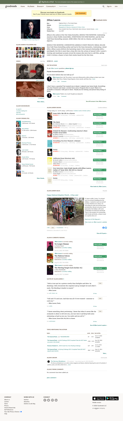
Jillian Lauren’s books (54, 107)
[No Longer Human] (50, 250)
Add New (42, 61)
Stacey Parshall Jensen (27, 164)
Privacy (6, 405)
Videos (18, 61)
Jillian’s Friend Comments (55, 369)
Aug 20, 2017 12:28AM (61, 274)
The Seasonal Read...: (52, 336)
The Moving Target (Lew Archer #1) (68, 268)
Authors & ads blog (29, 403)
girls (50, 293)
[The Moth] (49, 128)
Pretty (59, 303)
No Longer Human (62, 244)
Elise (23, 171)
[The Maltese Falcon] (50, 262)
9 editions (86, 151)
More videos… (41, 101)
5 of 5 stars (102, 118)
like (58, 81)
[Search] (103, 6)
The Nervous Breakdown (58, 361)
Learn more (104, 65)
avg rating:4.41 (35, 39)
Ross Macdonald (60, 269)
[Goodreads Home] (11, 6)
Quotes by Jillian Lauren (55, 279)
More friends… (41, 178)
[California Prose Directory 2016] (49, 164)
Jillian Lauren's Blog (53, 190)
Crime (83, 27)
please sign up (69, 68)
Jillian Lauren (55, 68)
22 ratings (24, 39)
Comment (63, 81)
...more (96, 29)
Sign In (109, 6)
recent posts (104, 357)
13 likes (95, 306)
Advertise (26, 401)
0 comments (60, 227)
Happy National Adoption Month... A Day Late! (62, 195)
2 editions (77, 165)
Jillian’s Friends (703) (22, 118)
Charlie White (25, 157)
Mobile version (96, 402)
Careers (6, 401)
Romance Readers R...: (53, 345)
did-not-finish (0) (20, 114)
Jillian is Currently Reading (56, 237)
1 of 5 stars (97, 118)
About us (7, 399)
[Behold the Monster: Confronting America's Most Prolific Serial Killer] (49, 136)
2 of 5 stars (98, 118)
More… (105, 353)
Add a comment (40, 80)
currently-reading (66, 247)
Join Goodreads (80, 13)
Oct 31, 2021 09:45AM (61, 250)
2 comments (41, 98)
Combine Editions (102, 107)
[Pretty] (49, 155)
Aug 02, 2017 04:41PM (61, 262)
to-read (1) (18, 109)
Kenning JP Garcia (26, 142)
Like (53, 227)
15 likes (95, 293)
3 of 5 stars (100, 118)
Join (116, 6)
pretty (50, 306)
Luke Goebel (25, 150)
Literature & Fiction (76, 27)
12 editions (87, 142)
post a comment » (52, 377)
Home (23, 6)
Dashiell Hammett (61, 258)
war (56, 293)
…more (93, 79)
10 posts (105, 190)
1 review (29, 39)
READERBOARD (65, 336)
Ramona (24, 135)
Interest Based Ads (9, 407)
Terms (6, 403)
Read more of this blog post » (93, 219)
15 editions (87, 138)
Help (5, 413)
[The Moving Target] (50, 274)
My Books (31, 6)
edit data (105, 33)
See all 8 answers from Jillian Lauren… (96, 101)
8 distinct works (78, 110)
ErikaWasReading (26, 121)
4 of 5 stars (101, 118)
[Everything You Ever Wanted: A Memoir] (49, 146)
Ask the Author (52, 65)
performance (52, 321)
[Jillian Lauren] (30, 38)
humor (53, 293)
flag (106, 81)
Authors (26, 399)
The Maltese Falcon (62, 256)
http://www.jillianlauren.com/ (66, 25)
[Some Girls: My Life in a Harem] (49, 119)
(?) (63, 279)
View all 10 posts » (102, 233)
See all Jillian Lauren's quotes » (98, 325)
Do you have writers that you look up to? (60, 75)
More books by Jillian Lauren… (98, 186)
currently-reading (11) (21, 110)
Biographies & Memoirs (65, 27)
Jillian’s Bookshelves (23, 106)
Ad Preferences (8, 409)
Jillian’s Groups (52, 357)
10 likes (95, 321)
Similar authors (87, 110)
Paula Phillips (25, 128)
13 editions (87, 127)
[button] (40, 6)
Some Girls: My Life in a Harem (66, 318)
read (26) (18, 112)
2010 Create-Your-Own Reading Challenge (69, 345)
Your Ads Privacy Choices (12, 411)
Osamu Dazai (60, 246)
